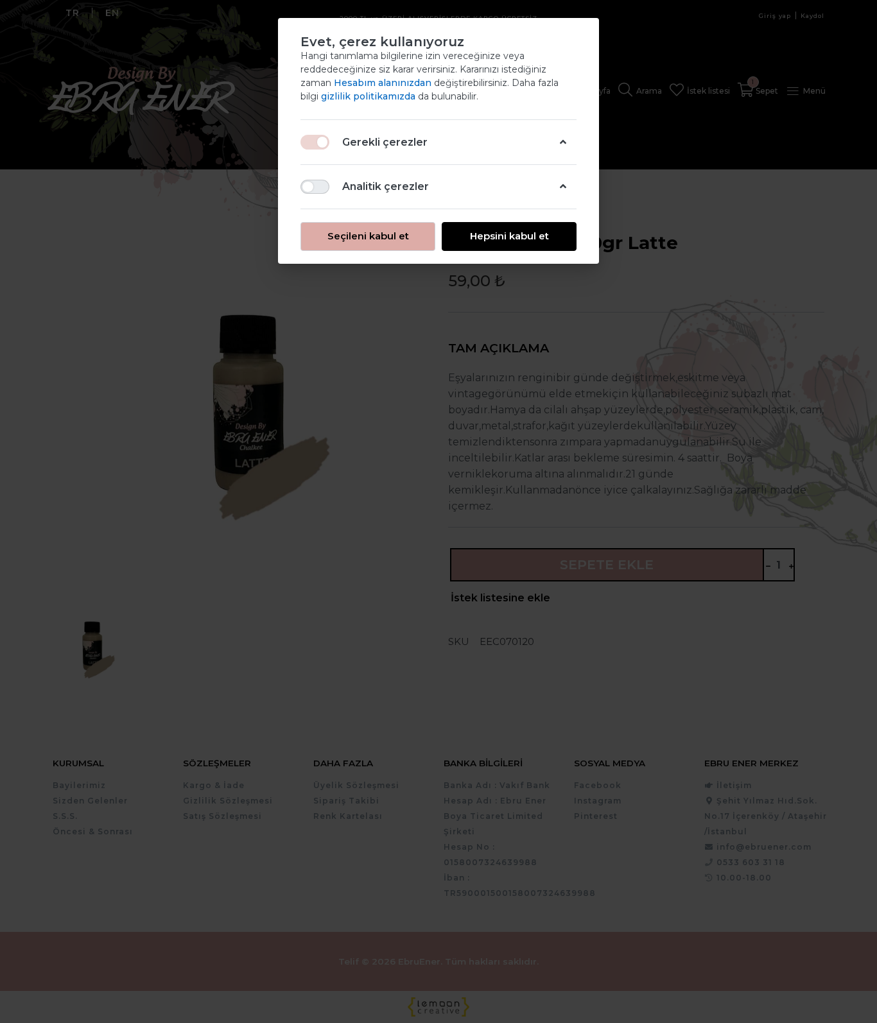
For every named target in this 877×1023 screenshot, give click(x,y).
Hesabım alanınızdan (384, 83)
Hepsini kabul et (509, 236)
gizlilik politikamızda (369, 96)
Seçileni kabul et (368, 236)
